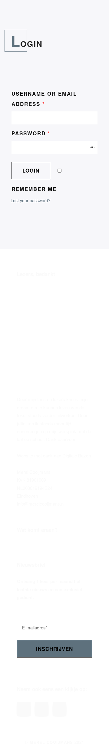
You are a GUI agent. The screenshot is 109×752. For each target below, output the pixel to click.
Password (31, 133)
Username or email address (44, 98)
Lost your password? (31, 200)
